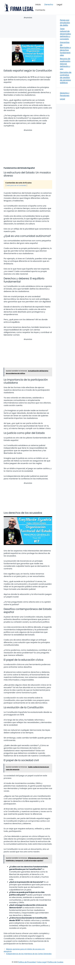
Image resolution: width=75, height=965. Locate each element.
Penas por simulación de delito (65, 22)
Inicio (38, 4)
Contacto (40, 10)
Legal (59, 4)
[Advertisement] (28, 27)
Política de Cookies (55, 962)
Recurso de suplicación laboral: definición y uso (65, 63)
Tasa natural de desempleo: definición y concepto (65, 33)
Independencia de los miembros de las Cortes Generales (28, 954)
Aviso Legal (41, 962)
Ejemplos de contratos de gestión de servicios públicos (65, 77)
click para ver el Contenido (16, 185)
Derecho (48, 4)
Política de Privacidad (27, 962)
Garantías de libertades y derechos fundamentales (65, 48)
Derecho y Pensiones (64, 94)
